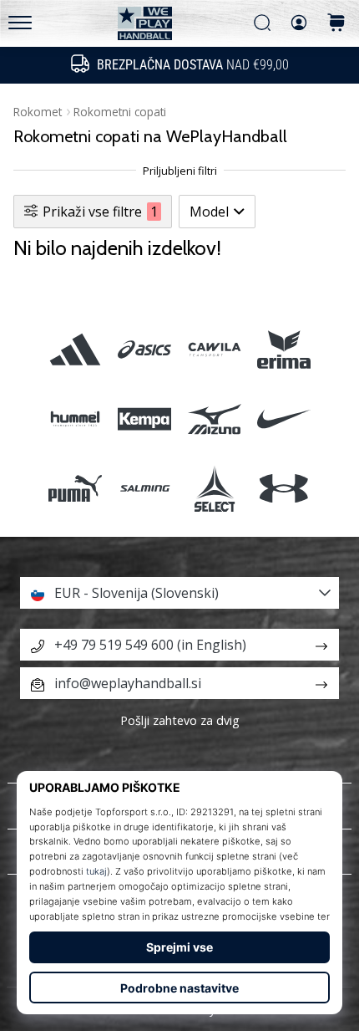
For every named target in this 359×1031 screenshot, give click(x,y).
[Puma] (75, 488)
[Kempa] (145, 418)
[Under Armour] (283, 488)
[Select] (214, 488)
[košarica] (336, 24)
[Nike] (283, 418)
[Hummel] (75, 418)
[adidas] (75, 349)
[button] (179, 593)
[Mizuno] (214, 418)
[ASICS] (145, 349)
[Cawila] (214, 349)
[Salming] (145, 488)
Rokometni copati (119, 112)
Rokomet (37, 112)
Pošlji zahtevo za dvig (180, 720)
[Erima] (283, 349)
